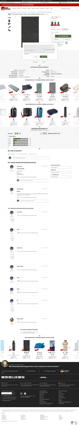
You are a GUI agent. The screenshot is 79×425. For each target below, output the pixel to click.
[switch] (76, 424)
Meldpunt (60, 400)
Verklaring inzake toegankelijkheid (65, 402)
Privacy (42, 400)
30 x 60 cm (53, 29)
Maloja (60, 416)
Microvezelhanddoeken (32, 12)
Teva (59, 415)
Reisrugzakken (42, 415)
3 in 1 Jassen (23, 415)
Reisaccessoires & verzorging (22, 12)
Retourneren (42, 397)
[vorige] (9, 90)
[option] (30, 32)
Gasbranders (4, 416)
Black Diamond (61, 417)
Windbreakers (4, 418)
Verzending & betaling (43, 392)
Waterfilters (4, 417)
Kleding (14, 8)
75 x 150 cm (65, 29)
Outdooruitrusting (13, 12)
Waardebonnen (61, 396)
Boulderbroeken (4, 419)
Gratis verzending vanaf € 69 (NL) (8, 2)
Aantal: (52, 33)
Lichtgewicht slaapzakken (44, 416)
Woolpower (61, 418)
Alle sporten (42, 8)
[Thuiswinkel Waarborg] (65, 371)
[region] (39, 50)
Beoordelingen (55, 174)
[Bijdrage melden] (47, 166)
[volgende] (69, 90)
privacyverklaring (26, 53)
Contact (41, 396)
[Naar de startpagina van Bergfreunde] (6, 8)
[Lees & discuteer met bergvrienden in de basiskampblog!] (26, 394)
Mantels (22, 417)
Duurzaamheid (61, 403)
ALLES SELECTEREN (43, 56)
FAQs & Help (42, 395)
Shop (2, 0)
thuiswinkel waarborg (64, 2)
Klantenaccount (61, 393)
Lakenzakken (42, 415)
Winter (37, 8)
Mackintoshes (23, 415)
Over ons (60, 392)
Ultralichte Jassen (24, 418)
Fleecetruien (23, 419)
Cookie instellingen (43, 401)
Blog (5, 0)
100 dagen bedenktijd (45, 2)
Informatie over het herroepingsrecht (46, 403)
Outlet (51, 8)
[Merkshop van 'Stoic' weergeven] (9, 17)
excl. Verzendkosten (54, 18)
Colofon (60, 399)
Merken (47, 8)
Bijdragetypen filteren (55, 165)
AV (40, 400)
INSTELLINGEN (35, 56)
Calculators (3, 415)
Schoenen (19, 8)
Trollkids (60, 419)
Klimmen (29, 8)
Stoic (9, 14)
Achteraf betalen (25, 2)
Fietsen (33, 8)
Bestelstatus (42, 393)
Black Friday (4, 415)
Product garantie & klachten (45, 399)
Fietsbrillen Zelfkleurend (44, 419)
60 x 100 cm (59, 29)
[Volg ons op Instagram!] (22, 394)
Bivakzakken (42, 418)
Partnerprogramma (62, 397)
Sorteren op (53, 169)
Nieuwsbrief (61, 395)
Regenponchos (23, 416)
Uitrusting (24, 8)
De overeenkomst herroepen (45, 404)
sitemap (4, 421)
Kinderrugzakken (43, 417)
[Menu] (78, 421)
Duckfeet (60, 415)
